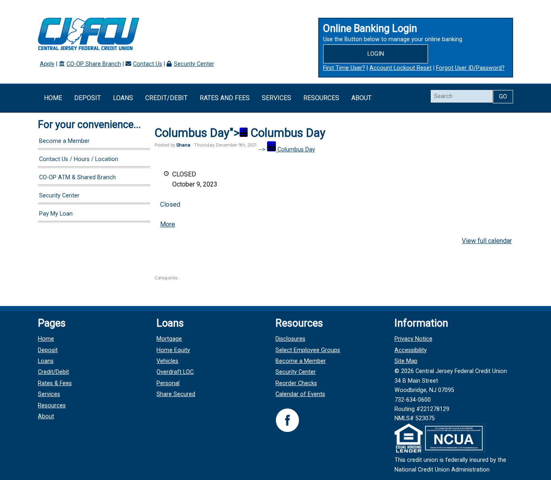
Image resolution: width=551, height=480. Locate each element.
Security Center (194, 64)
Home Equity (173, 350)
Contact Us (147, 64)
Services (276, 98)
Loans (123, 98)
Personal (168, 383)
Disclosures (290, 338)
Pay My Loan (56, 213)
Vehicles (167, 361)
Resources (321, 98)
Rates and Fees (225, 98)
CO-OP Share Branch (94, 64)
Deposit (87, 98)
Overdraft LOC (175, 372)
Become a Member (64, 141)
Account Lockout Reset (400, 68)
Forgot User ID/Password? (470, 68)
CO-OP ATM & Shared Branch (77, 177)
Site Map (405, 361)
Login (375, 53)
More (167, 224)
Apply (47, 64)
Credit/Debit (166, 98)
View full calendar (487, 241)
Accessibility (410, 350)
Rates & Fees (55, 383)
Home (53, 98)
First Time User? (344, 68)
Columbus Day (295, 149)
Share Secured (176, 394)
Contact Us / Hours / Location (78, 159)
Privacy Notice (413, 338)
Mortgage (169, 338)
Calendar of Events (300, 394)
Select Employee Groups (308, 350)
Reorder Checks (296, 383)
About (361, 98)
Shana (183, 145)
